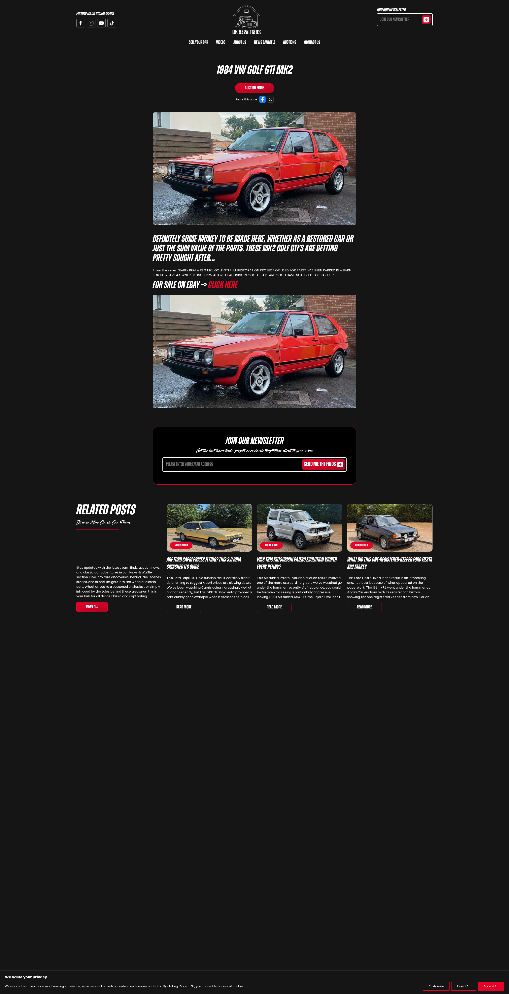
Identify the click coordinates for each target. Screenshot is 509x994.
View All (92, 606)
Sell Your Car (198, 42)
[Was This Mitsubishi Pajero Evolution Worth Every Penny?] (299, 528)
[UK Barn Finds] (246, 20)
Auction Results (181, 545)
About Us (239, 42)
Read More (183, 607)
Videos (220, 42)
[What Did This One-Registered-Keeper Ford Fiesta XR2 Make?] (390, 528)
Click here (223, 285)
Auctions (289, 42)
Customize (436, 986)
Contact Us (312, 42)
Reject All (463, 986)
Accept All (490, 986)
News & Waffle (264, 42)
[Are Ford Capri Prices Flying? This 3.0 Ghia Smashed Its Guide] (209, 528)
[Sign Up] (426, 19)
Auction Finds (254, 88)
